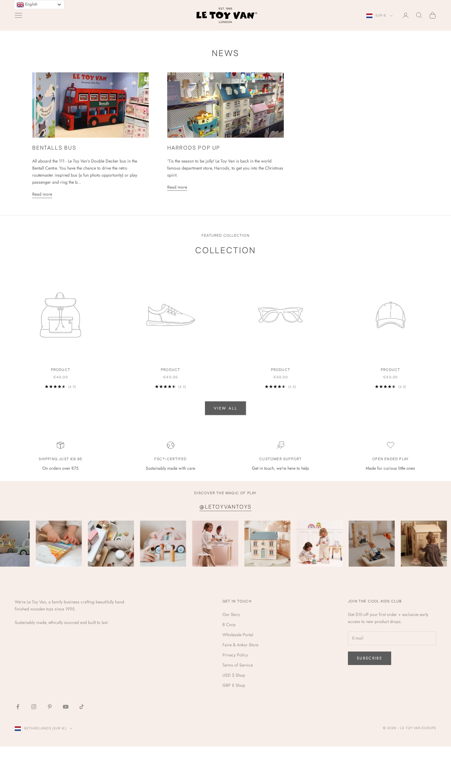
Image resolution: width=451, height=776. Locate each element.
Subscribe (369, 658)
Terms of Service (237, 665)
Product (60, 370)
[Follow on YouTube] (66, 707)
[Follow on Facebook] (18, 707)
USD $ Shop (233, 675)
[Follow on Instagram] (34, 707)
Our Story (231, 614)
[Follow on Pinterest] (50, 707)
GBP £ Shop (233, 685)
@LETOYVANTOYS (225, 507)
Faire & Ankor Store (240, 645)
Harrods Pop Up (193, 148)
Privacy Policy (235, 655)
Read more (42, 194)
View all (225, 408)
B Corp (229, 624)
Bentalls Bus (54, 148)
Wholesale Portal (237, 635)
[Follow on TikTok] (82, 707)
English (30, 4)
